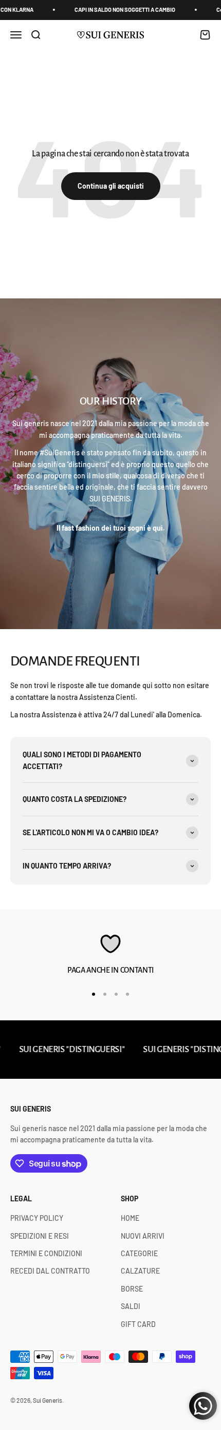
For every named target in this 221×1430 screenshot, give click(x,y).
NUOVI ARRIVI (142, 1236)
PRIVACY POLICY (36, 1218)
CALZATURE (140, 1270)
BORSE (132, 1288)
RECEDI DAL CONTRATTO (50, 1270)
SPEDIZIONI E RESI (39, 1236)
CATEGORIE (139, 1253)
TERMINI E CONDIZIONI (46, 1253)
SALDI (130, 1306)
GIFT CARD (138, 1324)
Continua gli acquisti (111, 186)
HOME (130, 1218)
